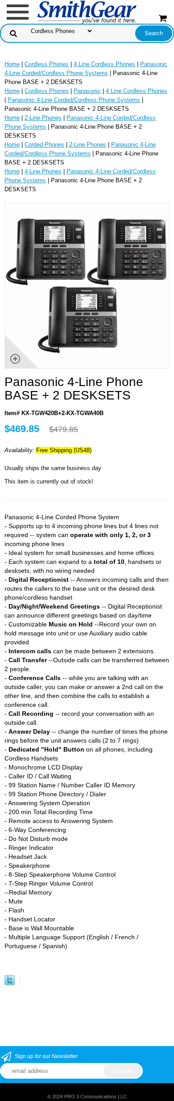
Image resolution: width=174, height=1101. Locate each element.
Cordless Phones (47, 64)
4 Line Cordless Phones (104, 64)
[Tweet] (9, 983)
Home (12, 64)
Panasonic (87, 91)
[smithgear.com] (87, 11)
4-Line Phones (43, 171)
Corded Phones (44, 144)
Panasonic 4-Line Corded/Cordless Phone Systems (74, 100)
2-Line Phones (43, 117)
